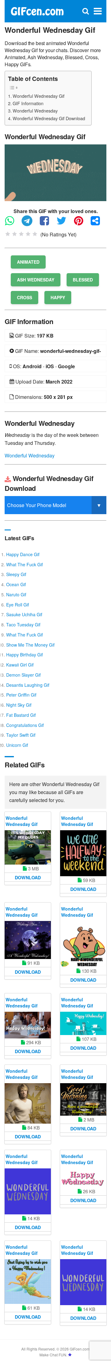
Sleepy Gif (16, 574)
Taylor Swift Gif (20, 735)
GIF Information (28, 103)
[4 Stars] (28, 234)
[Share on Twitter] (64, 223)
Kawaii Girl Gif (20, 665)
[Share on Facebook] (47, 223)
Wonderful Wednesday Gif (38, 96)
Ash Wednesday (35, 280)
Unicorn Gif (17, 745)
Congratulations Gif (25, 725)
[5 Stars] (35, 234)
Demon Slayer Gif (23, 675)
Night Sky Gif (18, 705)
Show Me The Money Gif (30, 645)
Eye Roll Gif (17, 605)
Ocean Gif (16, 584)
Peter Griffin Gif (21, 695)
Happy (58, 297)
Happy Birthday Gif (24, 654)
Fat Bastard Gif (21, 715)
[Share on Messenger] (98, 223)
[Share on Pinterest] (81, 223)
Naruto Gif (16, 594)
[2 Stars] (14, 234)
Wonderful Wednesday (35, 110)
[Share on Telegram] (30, 223)
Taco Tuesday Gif (23, 624)
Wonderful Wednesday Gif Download (49, 118)
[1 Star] (8, 234)
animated (28, 262)
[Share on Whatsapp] (12, 223)
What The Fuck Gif (24, 564)
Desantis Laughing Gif (27, 685)
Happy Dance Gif (22, 554)
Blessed (83, 280)
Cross (24, 297)
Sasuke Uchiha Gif (24, 614)
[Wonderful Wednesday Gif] (55, 172)
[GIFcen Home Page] (37, 10)
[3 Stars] (21, 234)
